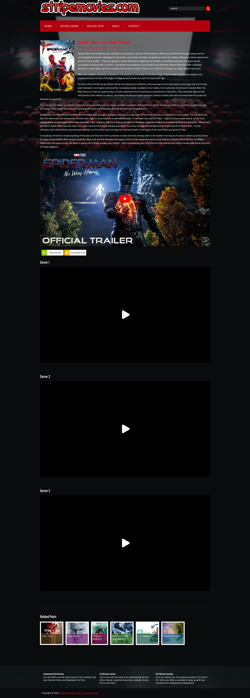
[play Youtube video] (125, 198)
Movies (103, 47)
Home (48, 26)
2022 (89, 47)
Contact (133, 26)
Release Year (95, 26)
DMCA (116, 26)
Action (96, 47)
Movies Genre (69, 26)
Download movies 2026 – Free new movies (79, 693)
